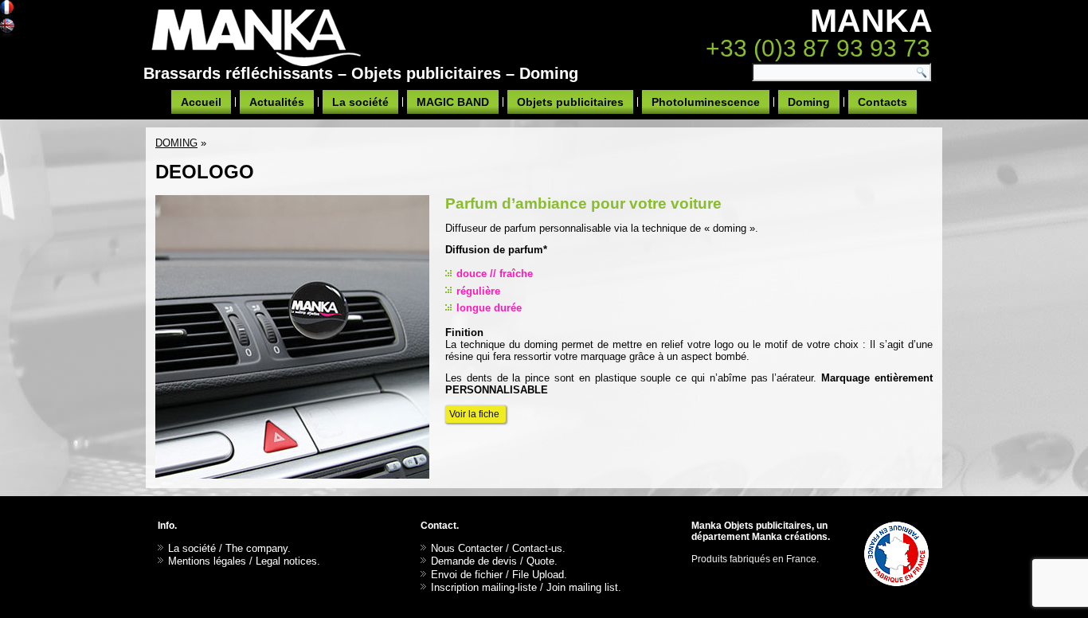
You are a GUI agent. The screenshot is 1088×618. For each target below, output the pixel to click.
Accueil (201, 102)
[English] (7, 27)
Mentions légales (207, 561)
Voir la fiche (475, 414)
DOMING (176, 143)
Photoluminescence (706, 102)
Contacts (882, 102)
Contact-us (537, 548)
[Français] (7, 9)
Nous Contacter (467, 548)
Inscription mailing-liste (484, 587)
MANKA (871, 20)
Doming (809, 102)
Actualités (276, 102)
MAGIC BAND (453, 102)
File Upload (538, 575)
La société (360, 102)
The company (256, 548)
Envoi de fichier (467, 575)
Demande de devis (474, 561)
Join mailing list (582, 587)
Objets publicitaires (570, 102)
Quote (540, 561)
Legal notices (286, 561)
